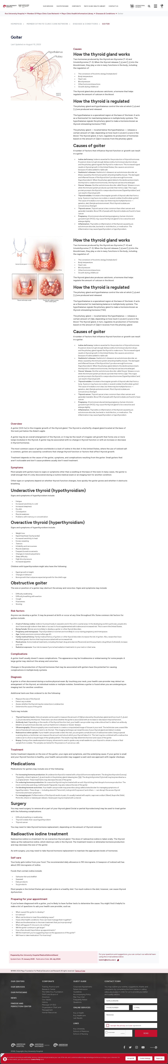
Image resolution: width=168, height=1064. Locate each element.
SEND (146, 1033)
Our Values (46, 1000)
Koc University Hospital (14, 14)
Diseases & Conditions (105, 14)
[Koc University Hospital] (10, 6)
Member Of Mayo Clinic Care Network (43, 14)
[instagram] (136, 1047)
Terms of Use (80, 971)
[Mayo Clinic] (24, 6)
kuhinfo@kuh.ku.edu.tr (107, 960)
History (45, 1002)
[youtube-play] (143, 1047)
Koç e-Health (78, 1013)
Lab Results (77, 1018)
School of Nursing (80, 1034)
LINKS (76, 1023)
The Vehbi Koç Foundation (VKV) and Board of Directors (52, 994)
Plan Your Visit (79, 997)
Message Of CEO (49, 1005)
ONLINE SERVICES (81, 1007)
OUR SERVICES (18, 987)
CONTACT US (113, 6)
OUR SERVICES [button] (48, 6)
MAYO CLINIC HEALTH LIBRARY (94, 6)
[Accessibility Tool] (4, 1059)
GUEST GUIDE (79, 981)
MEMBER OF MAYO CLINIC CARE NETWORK (47, 24)
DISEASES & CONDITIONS (85, 24)
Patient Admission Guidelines (80, 990)
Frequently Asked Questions (80, 1001)
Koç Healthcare (79, 1015)
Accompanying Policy (82, 994)
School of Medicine (81, 1031)
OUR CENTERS (17, 981)
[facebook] (124, 1047)
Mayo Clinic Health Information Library (77, 14)
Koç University (79, 1029)
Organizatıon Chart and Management (51, 1008)
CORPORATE (76, 6)
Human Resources (49, 1013)
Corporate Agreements (82, 987)
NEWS (14, 998)
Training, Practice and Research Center (50, 988)
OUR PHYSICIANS (63, 6)
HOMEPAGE (16, 24)
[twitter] (130, 1047)
